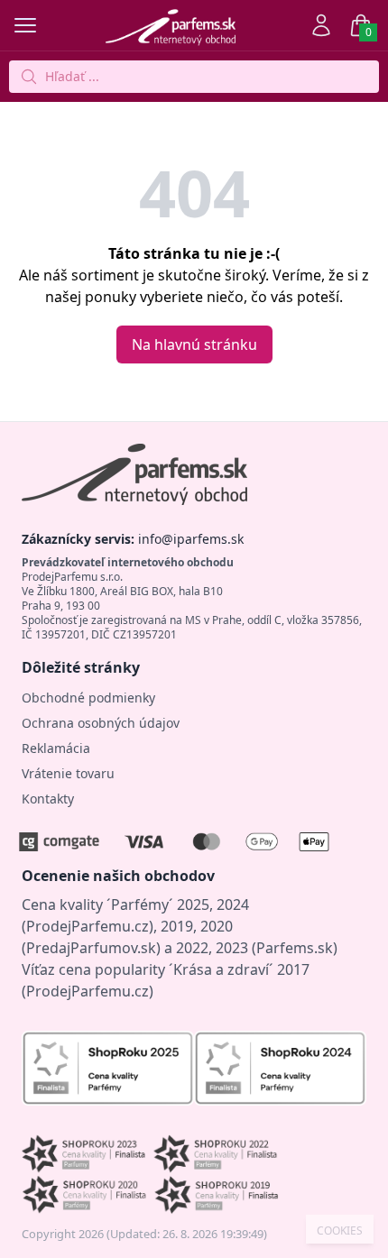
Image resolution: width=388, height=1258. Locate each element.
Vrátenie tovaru (68, 773)
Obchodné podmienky (88, 697)
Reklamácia (56, 748)
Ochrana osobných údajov (101, 722)
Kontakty (48, 798)
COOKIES (340, 1231)
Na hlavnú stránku (194, 344)
